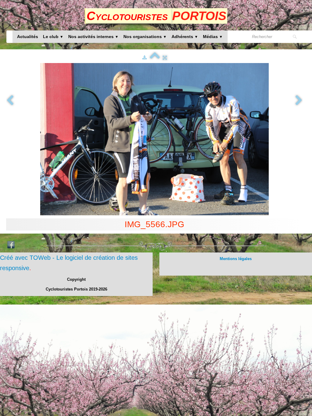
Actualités (27, 36)
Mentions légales (236, 258)
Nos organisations (145, 36)
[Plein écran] (165, 57)
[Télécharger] (144, 57)
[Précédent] (10, 100)
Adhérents (185, 36)
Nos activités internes (93, 36)
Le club (53, 36)
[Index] (154, 57)
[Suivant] (299, 100)
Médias (213, 36)
